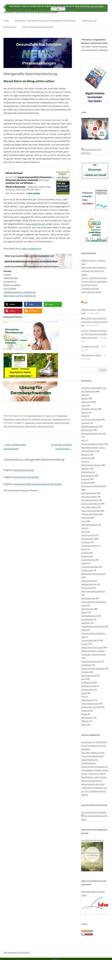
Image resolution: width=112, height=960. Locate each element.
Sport (83, 679)
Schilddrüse (86, 665)
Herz (83, 521)
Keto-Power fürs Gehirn (91, 292)
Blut (83, 440)
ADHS (83, 395)
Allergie (84, 398)
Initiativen (85, 542)
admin (49, 415)
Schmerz (85, 672)
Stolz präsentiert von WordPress (17, 952)
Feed (86, 302)
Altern (83, 405)
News (83, 612)
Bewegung (30, 422)
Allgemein (36, 419)
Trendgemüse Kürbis (90, 288)
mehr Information (97, 6)
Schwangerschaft (88, 675)
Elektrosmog (86, 472)
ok (58, 9)
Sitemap (56, 958)
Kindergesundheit (89, 545)
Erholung (85, 479)
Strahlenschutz (87, 689)
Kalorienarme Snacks (23, 470)
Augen (84, 416)
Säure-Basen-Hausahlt (90, 661)
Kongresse (85, 556)
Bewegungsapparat (89, 426)
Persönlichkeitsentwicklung (93, 626)
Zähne (84, 724)
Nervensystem (87, 609)
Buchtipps (85, 458)
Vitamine (85, 710)
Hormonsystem (88, 535)
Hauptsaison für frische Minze (94, 742)
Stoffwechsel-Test (89, 686)
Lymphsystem (87, 570)
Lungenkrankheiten (89, 566)
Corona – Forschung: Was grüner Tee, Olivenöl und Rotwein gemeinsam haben (94, 281)
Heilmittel (85, 517)
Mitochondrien (87, 580)
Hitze (83, 528)
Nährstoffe (86, 587)
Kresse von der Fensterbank (93, 766)
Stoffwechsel (86, 682)
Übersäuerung (87, 700)
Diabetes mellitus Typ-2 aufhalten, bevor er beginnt (94, 791)
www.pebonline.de (35, 224)
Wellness (85, 721)
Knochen (85, 552)
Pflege (84, 630)
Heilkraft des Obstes (90, 514)
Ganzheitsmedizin (89, 493)
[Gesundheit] (87, 931)
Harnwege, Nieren (89, 507)
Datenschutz (10, 27)
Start (6, 21)
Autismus (85, 423)
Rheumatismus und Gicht (92, 647)
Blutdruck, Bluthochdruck (92, 444)
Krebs (83, 563)
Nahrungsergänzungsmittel (93, 591)
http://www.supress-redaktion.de (20, 295)
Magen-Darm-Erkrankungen (93, 573)
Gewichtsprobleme (16, 426)
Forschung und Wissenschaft (93, 486)
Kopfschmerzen (88, 559)
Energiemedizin (87, 475)
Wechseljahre (87, 717)
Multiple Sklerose (88, 584)
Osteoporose (87, 619)
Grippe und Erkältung (90, 503)
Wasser (84, 714)
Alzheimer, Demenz (89, 409)
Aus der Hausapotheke (91, 419)
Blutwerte (85, 454)
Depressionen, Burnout (91, 465)
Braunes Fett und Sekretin (26, 477)
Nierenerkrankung (89, 616)
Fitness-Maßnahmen (45, 422)
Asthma (84, 412)
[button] (13, 304)
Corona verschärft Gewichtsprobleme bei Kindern (37, 484)
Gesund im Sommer (89, 500)
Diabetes (85, 468)
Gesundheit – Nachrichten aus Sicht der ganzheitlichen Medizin (45, 21)
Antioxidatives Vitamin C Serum (94, 770)
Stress (83, 693)
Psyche (84, 644)
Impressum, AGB (89, 21)
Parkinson (85, 623)
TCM (83, 696)
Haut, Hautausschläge (90, 510)
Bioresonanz (86, 430)
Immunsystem (87, 538)
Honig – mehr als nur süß (92, 773)
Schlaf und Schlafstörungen (93, 668)
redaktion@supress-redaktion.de (20, 292)
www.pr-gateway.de (31, 248)
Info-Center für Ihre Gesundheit (38, 27)
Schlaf (29, 210)
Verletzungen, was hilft (91, 707)
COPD (83, 461)
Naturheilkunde (88, 598)
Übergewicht (30, 426)
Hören (84, 531)
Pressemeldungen (59, 419)
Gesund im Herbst (89, 496)
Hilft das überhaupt (89, 524)
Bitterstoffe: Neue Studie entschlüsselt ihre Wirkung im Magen (94, 271)
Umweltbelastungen (90, 703)
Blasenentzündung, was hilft (93, 433)
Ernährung (45, 419)
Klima (83, 549)
